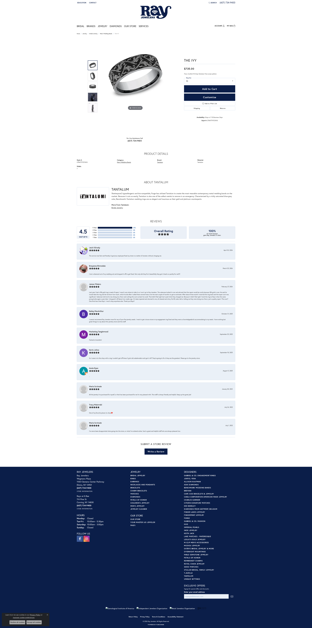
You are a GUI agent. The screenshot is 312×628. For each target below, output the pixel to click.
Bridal (80, 26)
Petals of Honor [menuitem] (138, 500)
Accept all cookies (34, 622)
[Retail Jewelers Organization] (182, 608)
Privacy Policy (145, 617)
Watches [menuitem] (134, 494)
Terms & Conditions (158, 617)
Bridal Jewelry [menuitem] (137, 475)
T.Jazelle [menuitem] (188, 573)
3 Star (95, 232)
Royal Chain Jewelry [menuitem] (194, 564)
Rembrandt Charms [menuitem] (193, 561)
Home (78, 33)
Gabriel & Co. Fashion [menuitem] (194, 521)
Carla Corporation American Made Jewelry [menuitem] (205, 497)
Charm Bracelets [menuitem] (138, 491)
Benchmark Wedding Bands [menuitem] (197, 487)
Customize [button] (209, 97)
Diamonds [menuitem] (135, 497)
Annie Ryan (93, 368)
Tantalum (160, 162)
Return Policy (133, 617)
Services (143, 26)
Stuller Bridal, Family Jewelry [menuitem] (199, 570)
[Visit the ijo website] (201, 608)
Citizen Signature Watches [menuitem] (197, 503)
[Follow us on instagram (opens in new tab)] (86, 539)
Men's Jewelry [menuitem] (137, 506)
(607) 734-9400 (135, 140)
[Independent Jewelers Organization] (152, 608)
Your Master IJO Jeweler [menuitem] (142, 522)
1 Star (95, 237)
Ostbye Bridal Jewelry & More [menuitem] (199, 548)
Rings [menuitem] (133, 478)
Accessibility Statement (175, 617)
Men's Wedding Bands (106, 33)
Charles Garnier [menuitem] (192, 500)
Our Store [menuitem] (135, 519)
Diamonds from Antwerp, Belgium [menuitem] (200, 509)
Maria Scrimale (95, 386)
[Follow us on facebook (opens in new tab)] (80, 539)
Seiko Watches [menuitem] (191, 567)
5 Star (95, 228)
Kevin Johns (94, 350)
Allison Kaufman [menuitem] (192, 481)
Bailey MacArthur (96, 311)
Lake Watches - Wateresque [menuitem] (197, 536)
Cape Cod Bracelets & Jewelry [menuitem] (199, 494)
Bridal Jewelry (93, 33)
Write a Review (156, 451)
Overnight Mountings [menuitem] (195, 551)
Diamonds (116, 26)
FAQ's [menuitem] (132, 525)
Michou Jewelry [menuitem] (192, 545)
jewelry (85, 33)
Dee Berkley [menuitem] (190, 506)
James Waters (95, 284)
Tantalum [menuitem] (188, 576)
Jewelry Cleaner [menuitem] (138, 509)
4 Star (95, 230)
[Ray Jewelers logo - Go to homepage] (156, 12)
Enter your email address (194, 592)
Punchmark (160, 624)
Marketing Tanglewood (98, 331)
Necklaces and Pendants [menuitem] (142, 484)
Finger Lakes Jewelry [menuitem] (194, 512)
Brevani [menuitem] (187, 491)
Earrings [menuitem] (134, 481)
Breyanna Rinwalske (97, 266)
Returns (223, 108)
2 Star (95, 235)
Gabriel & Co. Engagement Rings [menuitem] (200, 475)
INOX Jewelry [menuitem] (190, 530)
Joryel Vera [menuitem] (190, 478)
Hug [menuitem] (186, 524)
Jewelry (102, 26)
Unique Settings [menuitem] (192, 579)
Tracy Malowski (95, 404)
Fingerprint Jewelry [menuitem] (194, 515)
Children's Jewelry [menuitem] (139, 503)
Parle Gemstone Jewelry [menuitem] (196, 554)
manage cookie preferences (23, 618)
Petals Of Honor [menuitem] (192, 558)
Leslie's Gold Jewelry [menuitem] (195, 539)
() (134, 228)
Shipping (197, 108)
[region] (135, 86)
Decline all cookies (17, 622)
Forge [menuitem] (187, 518)
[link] (92, 3)
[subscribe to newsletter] (232, 596)
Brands (91, 26)
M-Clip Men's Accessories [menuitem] (196, 542)
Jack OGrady (94, 247)
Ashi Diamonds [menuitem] (191, 484)
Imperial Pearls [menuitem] (191, 527)
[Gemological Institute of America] (120, 608)
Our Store (130, 26)
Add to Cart (209, 89)
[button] (81, 3)
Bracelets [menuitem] (135, 487)
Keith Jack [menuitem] (189, 533)
